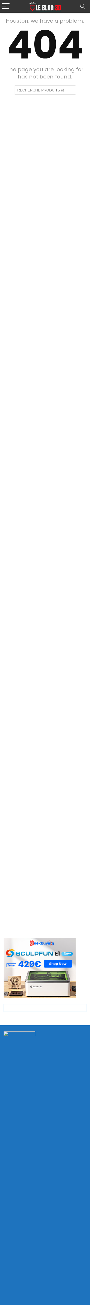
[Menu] (6, 6)
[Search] (82, 6)
